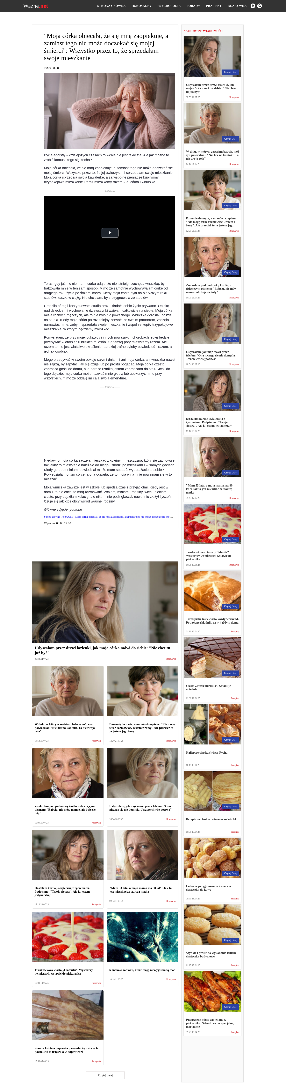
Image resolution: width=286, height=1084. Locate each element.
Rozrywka (237, 5)
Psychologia (169, 5)
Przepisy (214, 5)
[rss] (253, 6)
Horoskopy (142, 5)
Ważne (35, 6)
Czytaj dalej (105, 1075)
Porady (193, 5)
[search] (259, 6)
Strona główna (111, 5)
